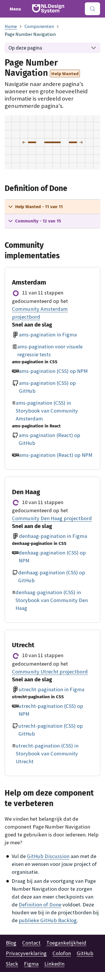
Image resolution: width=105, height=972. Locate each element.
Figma (31, 963)
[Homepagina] (11, 26)
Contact (31, 942)
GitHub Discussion (48, 856)
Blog (11, 942)
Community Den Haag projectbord (52, 518)
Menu (15, 9)
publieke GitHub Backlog (48, 920)
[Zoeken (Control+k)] (92, 8)
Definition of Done (40, 904)
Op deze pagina (25, 47)
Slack (12, 963)
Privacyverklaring (26, 953)
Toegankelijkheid (66, 942)
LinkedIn (54, 963)
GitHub (85, 953)
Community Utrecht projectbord (50, 671)
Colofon (61, 953)
